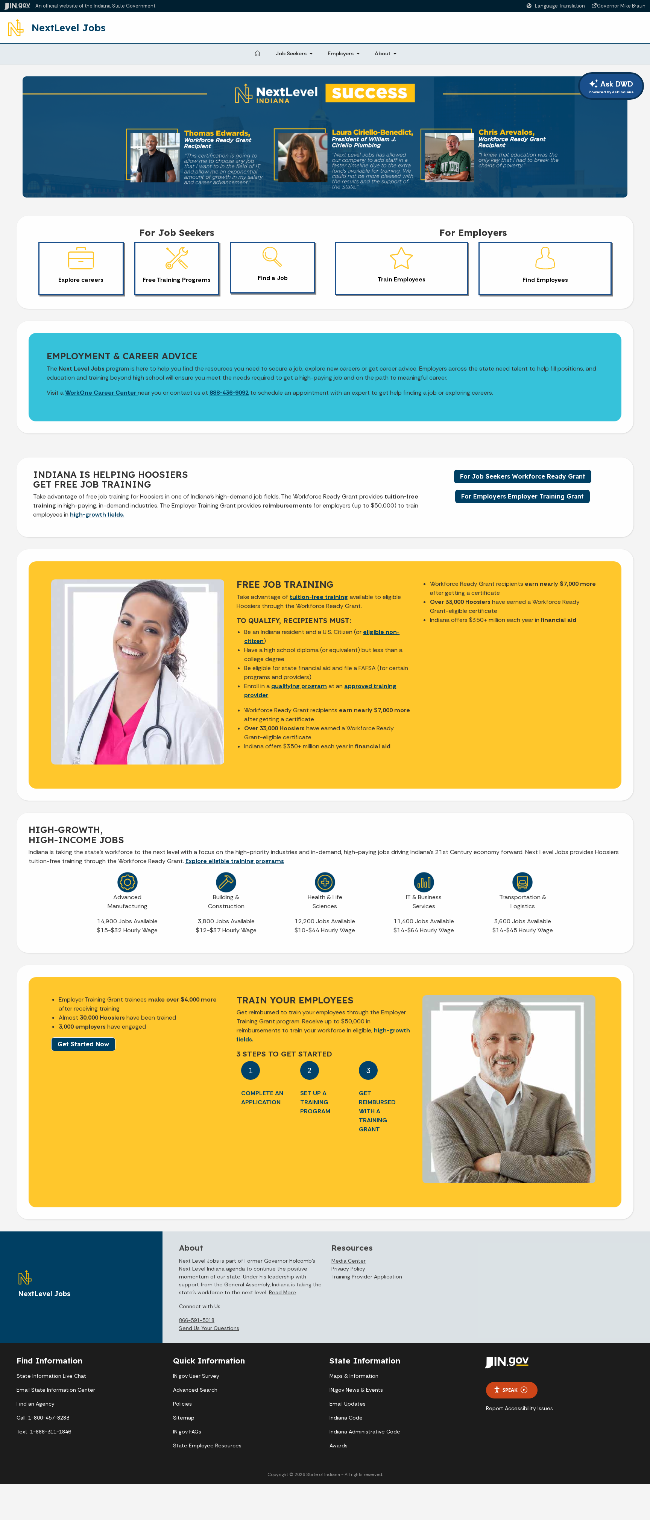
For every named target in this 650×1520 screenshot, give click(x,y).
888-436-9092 (229, 393)
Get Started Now (83, 1044)
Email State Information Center (56, 1389)
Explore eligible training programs (234, 861)
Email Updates (348, 1403)
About (382, 53)
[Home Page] (257, 54)
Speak (510, 1389)
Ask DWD (611, 86)
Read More (282, 1292)
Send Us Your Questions (209, 1328)
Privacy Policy (348, 1269)
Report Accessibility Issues (519, 1408)
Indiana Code (346, 1417)
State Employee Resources (207, 1445)
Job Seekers (291, 53)
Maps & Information (354, 1376)
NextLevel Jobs (68, 27)
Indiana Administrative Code (365, 1431)
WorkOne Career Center (101, 393)
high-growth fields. (97, 514)
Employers (341, 53)
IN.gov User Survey (196, 1376)
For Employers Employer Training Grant (522, 496)
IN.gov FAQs (187, 1431)
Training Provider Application (366, 1277)
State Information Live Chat (51, 1376)
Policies (182, 1403)
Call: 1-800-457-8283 (43, 1417)
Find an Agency (36, 1403)
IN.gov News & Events (356, 1389)
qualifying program (299, 686)
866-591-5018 (196, 1320)
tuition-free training (319, 597)
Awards (339, 1445)
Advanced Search (195, 1389)
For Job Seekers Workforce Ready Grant (522, 476)
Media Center (348, 1261)
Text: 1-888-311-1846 (44, 1431)
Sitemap (183, 1417)
